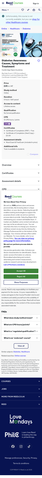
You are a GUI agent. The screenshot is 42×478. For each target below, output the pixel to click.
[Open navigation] (3, 3)
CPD (4, 189)
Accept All (21, 271)
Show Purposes (21, 282)
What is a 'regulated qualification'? (20, 331)
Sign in (36, 3)
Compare (34, 154)
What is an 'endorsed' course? (17, 338)
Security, (27, 458)
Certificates (8, 173)
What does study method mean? (18, 318)
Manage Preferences (13, 458)
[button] (9, 124)
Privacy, (34, 458)
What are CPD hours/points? (17, 324)
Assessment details (11, 181)
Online (4, 28)
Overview (6, 165)
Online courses (20, 356)
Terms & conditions (21, 463)
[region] (21, 239)
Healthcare (15, 28)
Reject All (21, 276)
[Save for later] (38, 60)
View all (21, 346)
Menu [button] (4, 10)
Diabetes (27, 28)
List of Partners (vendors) (14, 265)
